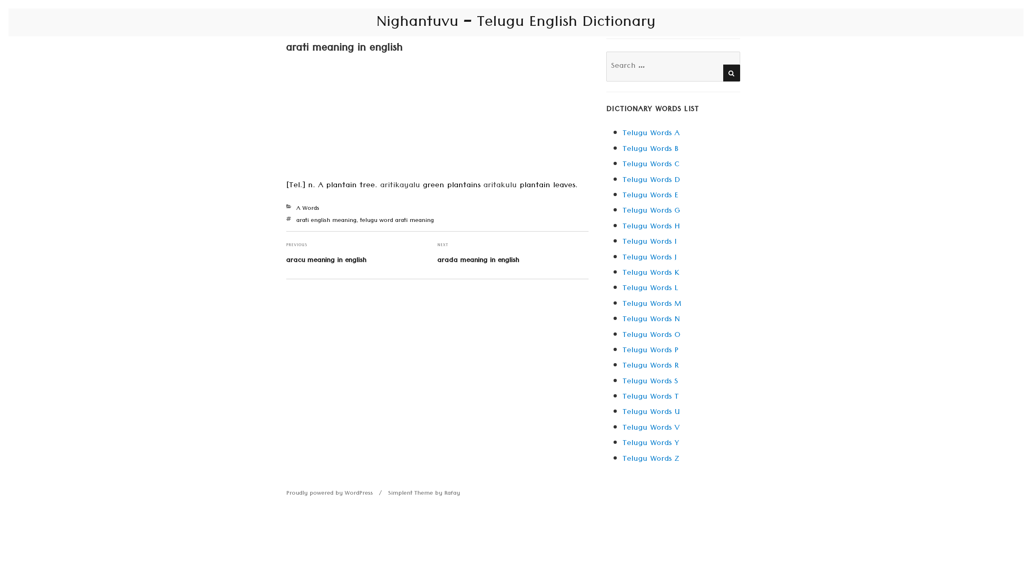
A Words (307, 209)
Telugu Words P (650, 351)
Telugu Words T (650, 397)
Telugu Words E (650, 196)
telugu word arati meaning (397, 221)
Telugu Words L (650, 289)
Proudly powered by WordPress (329, 493)
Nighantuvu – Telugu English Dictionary (516, 24)
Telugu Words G (651, 211)
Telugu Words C (651, 165)
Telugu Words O (651, 336)
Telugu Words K (650, 273)
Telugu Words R (650, 366)
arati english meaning (326, 221)
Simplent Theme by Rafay (424, 493)
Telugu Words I (649, 242)
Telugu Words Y (650, 444)
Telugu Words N (651, 320)
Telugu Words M (651, 305)
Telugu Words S (650, 382)
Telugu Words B (650, 150)
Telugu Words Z (650, 459)
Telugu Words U (651, 413)
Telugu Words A (651, 134)
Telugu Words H (651, 227)
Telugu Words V (651, 428)
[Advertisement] (437, 118)
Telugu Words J (649, 258)
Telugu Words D (651, 181)
